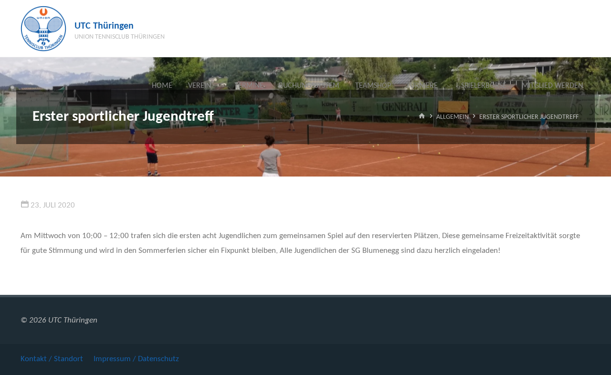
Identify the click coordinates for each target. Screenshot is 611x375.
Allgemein (452, 117)
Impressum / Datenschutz (136, 359)
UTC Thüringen (104, 26)
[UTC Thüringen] (43, 28)
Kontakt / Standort (52, 359)
